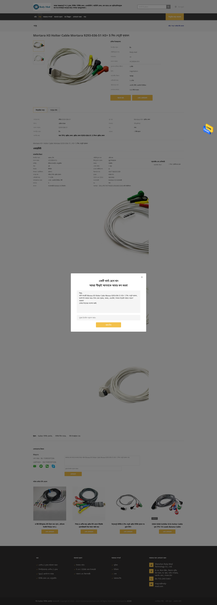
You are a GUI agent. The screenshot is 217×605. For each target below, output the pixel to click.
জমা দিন (108, 325)
